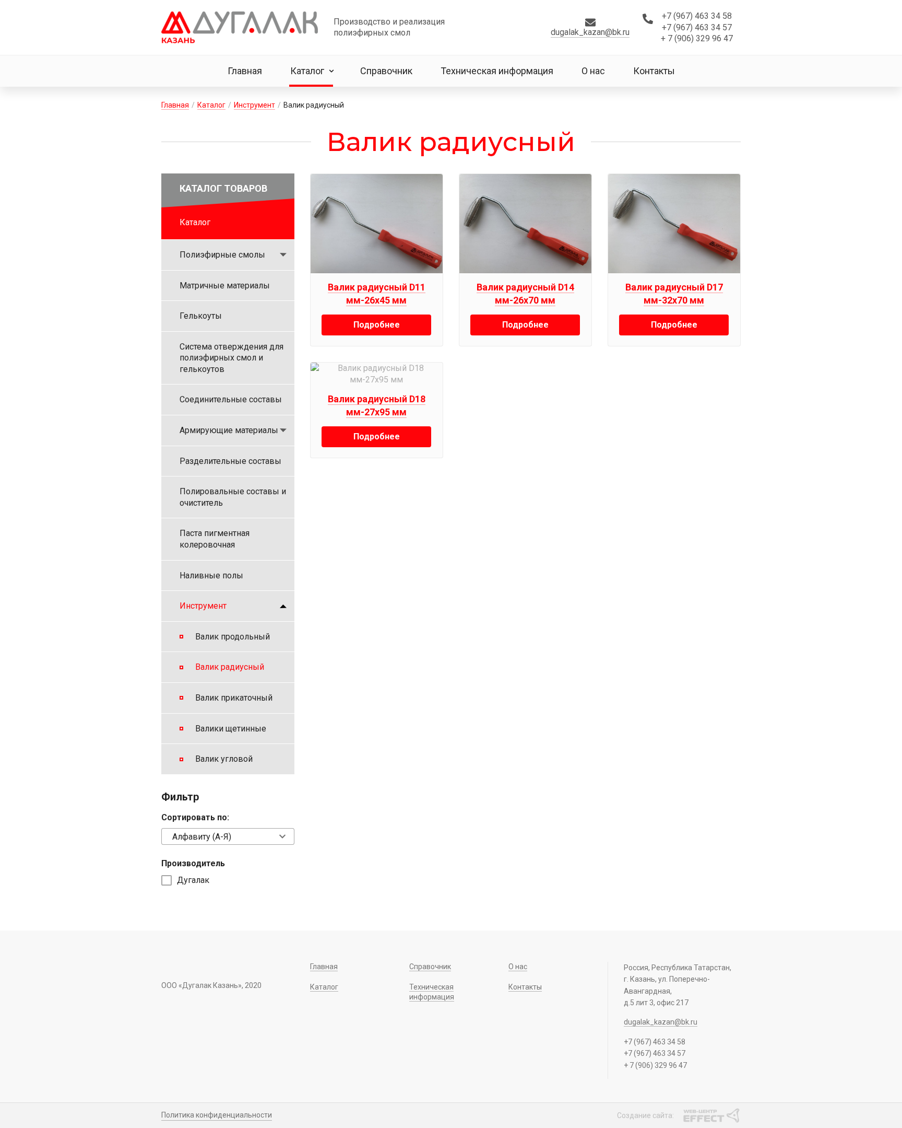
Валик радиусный (229, 667)
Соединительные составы (231, 399)
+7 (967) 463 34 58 (697, 16)
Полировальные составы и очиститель (233, 497)
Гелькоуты (201, 316)
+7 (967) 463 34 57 (697, 27)
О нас (593, 70)
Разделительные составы (230, 461)
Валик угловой (224, 759)
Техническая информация (497, 70)
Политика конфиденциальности (216, 1115)
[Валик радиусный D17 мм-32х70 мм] (674, 223)
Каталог (307, 70)
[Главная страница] (239, 27)
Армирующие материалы (229, 430)
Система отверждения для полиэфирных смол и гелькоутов (231, 358)
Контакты (654, 70)
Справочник (386, 70)
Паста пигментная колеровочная (215, 539)
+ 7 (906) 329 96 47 (697, 38)
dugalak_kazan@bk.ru (590, 32)
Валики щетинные (230, 729)
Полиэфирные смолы (222, 255)
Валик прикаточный (233, 698)
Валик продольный (232, 637)
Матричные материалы (225, 285)
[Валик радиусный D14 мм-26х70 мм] (525, 223)
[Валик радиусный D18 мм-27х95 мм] (377, 374)
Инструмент (254, 105)
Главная (245, 70)
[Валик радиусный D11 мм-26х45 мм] (377, 223)
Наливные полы (211, 575)
